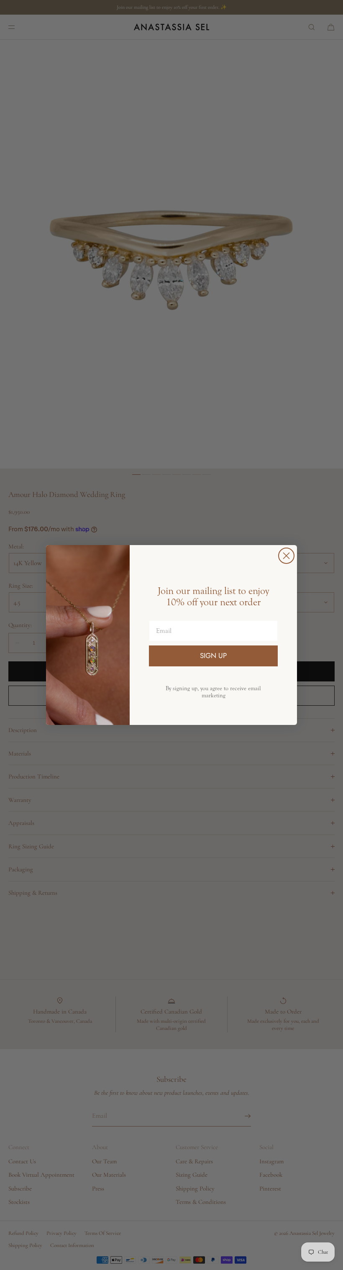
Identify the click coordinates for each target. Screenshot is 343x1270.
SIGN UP (213, 655)
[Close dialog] (286, 555)
